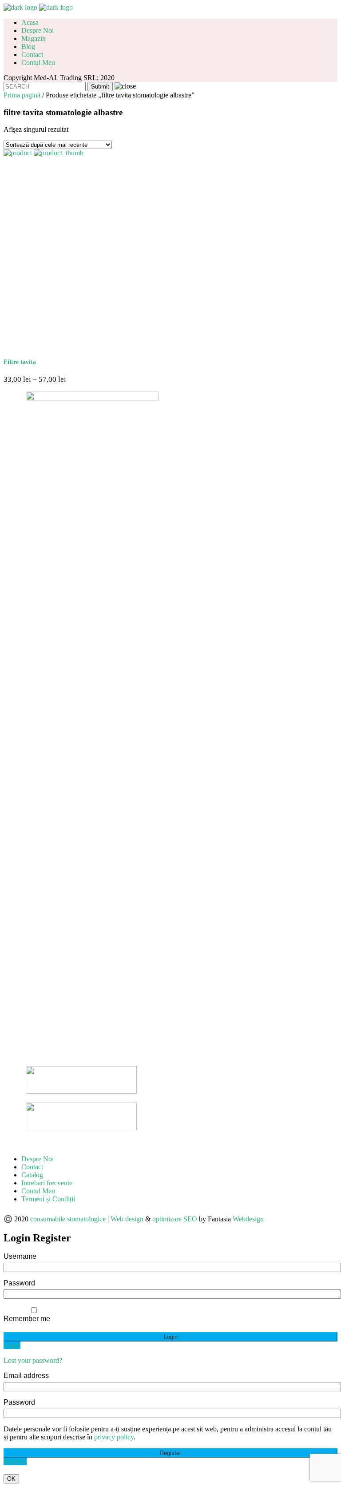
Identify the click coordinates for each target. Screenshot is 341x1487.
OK (11, 1478)
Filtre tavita (20, 362)
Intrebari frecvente (46, 1183)
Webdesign (248, 1219)
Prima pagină (22, 95)
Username (20, 1256)
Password (19, 1283)
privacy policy (114, 1437)
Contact (32, 1167)
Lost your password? (33, 1360)
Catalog (32, 1175)
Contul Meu (38, 1191)
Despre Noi (37, 1159)
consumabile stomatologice (68, 1219)
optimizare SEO (174, 1219)
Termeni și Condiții (48, 1199)
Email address (26, 1375)
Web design (127, 1219)
